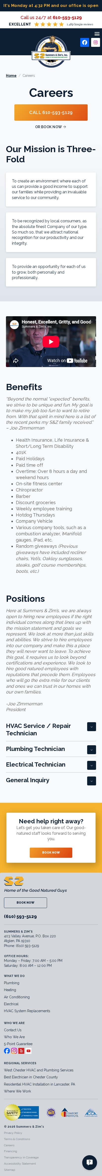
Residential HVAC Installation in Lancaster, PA (40, 1084)
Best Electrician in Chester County (31, 1077)
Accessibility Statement (20, 1163)
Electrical (11, 1004)
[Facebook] (84, 42)
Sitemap (9, 1170)
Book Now (51, 852)
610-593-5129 (67, 17)
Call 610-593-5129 (51, 112)
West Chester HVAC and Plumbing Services (39, 1070)
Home (11, 76)
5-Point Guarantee (18, 1044)
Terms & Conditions (17, 1139)
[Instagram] (95, 42)
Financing (10, 1151)
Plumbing (11, 983)
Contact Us (13, 1030)
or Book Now (51, 127)
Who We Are (14, 1037)
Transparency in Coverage (21, 1157)
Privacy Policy (13, 1133)
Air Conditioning (17, 997)
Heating (10, 990)
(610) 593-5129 (20, 916)
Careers (9, 1145)
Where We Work (17, 1091)
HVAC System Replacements (27, 1011)
